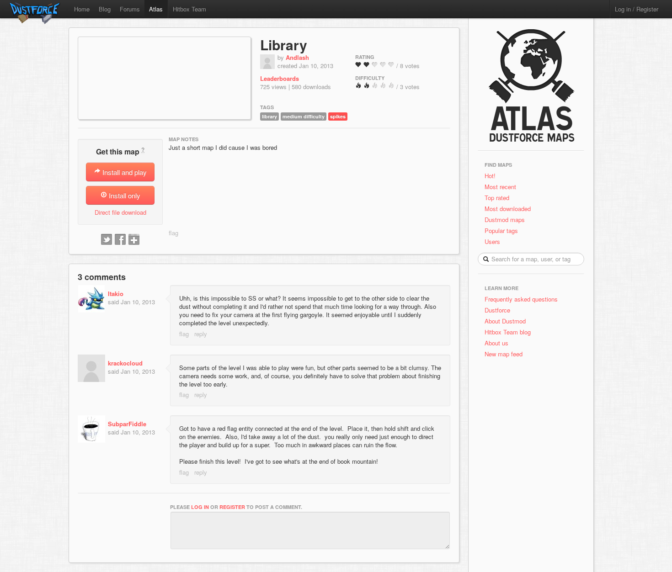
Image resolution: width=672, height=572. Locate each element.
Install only (123, 195)
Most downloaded (508, 208)
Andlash (297, 57)
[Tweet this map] (106, 239)
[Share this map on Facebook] (120, 239)
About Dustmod (505, 321)
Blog (105, 9)
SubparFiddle (127, 423)
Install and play (124, 172)
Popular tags (501, 230)
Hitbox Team (189, 9)
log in (200, 506)
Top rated (497, 197)
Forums (130, 9)
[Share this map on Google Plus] (134, 239)
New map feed (505, 354)
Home (82, 9)
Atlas (156, 9)
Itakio (115, 293)
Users (492, 241)
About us (496, 343)
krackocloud (125, 363)
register (232, 506)
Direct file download (120, 212)
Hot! (490, 175)
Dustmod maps (505, 219)
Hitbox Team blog (508, 332)
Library (283, 44)
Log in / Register (636, 9)
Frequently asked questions (521, 299)
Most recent (500, 186)
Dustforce (497, 310)
